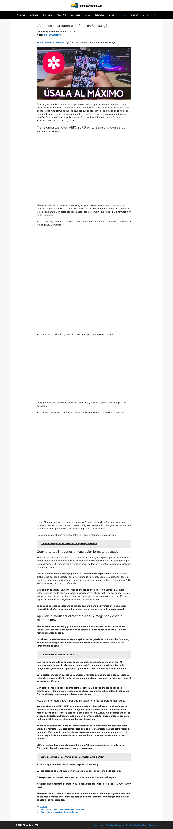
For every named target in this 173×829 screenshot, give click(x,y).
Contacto (153, 825)
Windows (21, 15)
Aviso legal (98, 825)
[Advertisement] (84, 160)
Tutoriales (99, 15)
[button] (155, 15)
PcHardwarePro (52, 35)
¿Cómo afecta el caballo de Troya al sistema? (59, 812)
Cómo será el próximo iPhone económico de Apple (62, 809)
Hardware (47, 15)
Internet (134, 15)
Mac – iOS (61, 15)
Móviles (122, 15)
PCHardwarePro (45, 42)
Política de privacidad (136, 825)
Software (34, 15)
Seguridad (75, 15)
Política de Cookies (115, 825)
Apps (87, 15)
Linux (111, 15)
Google (146, 15)
